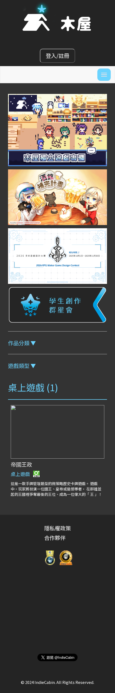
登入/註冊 (57, 55)
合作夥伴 (55, 538)
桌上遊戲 (21, 473)
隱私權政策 (57, 528)
